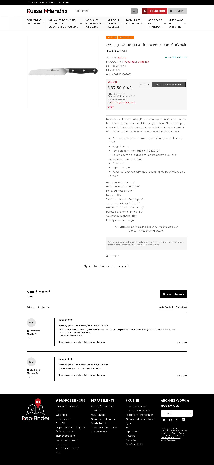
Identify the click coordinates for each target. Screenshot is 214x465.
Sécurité (131, 440)
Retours (130, 435)
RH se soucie (63, 419)
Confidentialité (135, 444)
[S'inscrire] (189, 413)
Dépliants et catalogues (70, 427)
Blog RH (60, 423)
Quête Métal (98, 423)
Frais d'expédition (116, 96)
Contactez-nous (136, 406)
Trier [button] (29, 307)
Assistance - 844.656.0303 (42, 2)
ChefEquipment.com (170, 437)
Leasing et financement (140, 415)
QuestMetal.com (168, 440)
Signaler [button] (92, 342)
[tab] (166, 308)
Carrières (61, 415)
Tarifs (59, 452)
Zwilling (122, 57)
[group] (42, 292)
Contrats (96, 410)
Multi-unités (98, 415)
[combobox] (104, 11)
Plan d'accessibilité (67, 448)
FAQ (128, 427)
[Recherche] (134, 11)
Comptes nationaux (103, 419)
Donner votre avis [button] (173, 294)
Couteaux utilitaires (137, 61)
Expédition (132, 431)
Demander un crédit (138, 410)
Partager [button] (114, 255)
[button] (177, 11)
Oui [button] (85, 342)
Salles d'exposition (102, 406)
